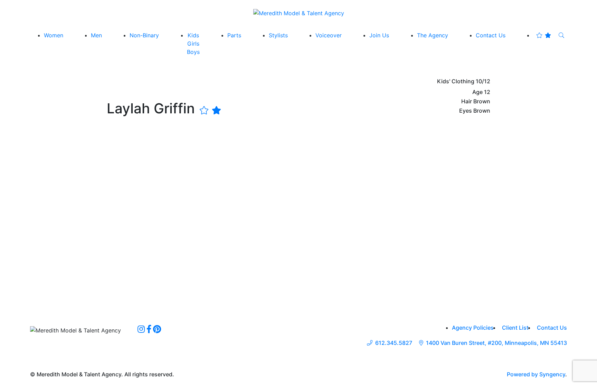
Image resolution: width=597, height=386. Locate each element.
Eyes (465, 110)
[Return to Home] (298, 12)
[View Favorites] (543, 35)
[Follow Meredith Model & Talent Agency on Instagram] (141, 329)
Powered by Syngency (536, 374)
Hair (466, 101)
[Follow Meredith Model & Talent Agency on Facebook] (149, 329)
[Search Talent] (561, 35)
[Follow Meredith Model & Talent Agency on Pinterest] (157, 329)
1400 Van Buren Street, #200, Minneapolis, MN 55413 (496, 343)
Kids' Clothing (455, 81)
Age (477, 92)
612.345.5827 (393, 343)
